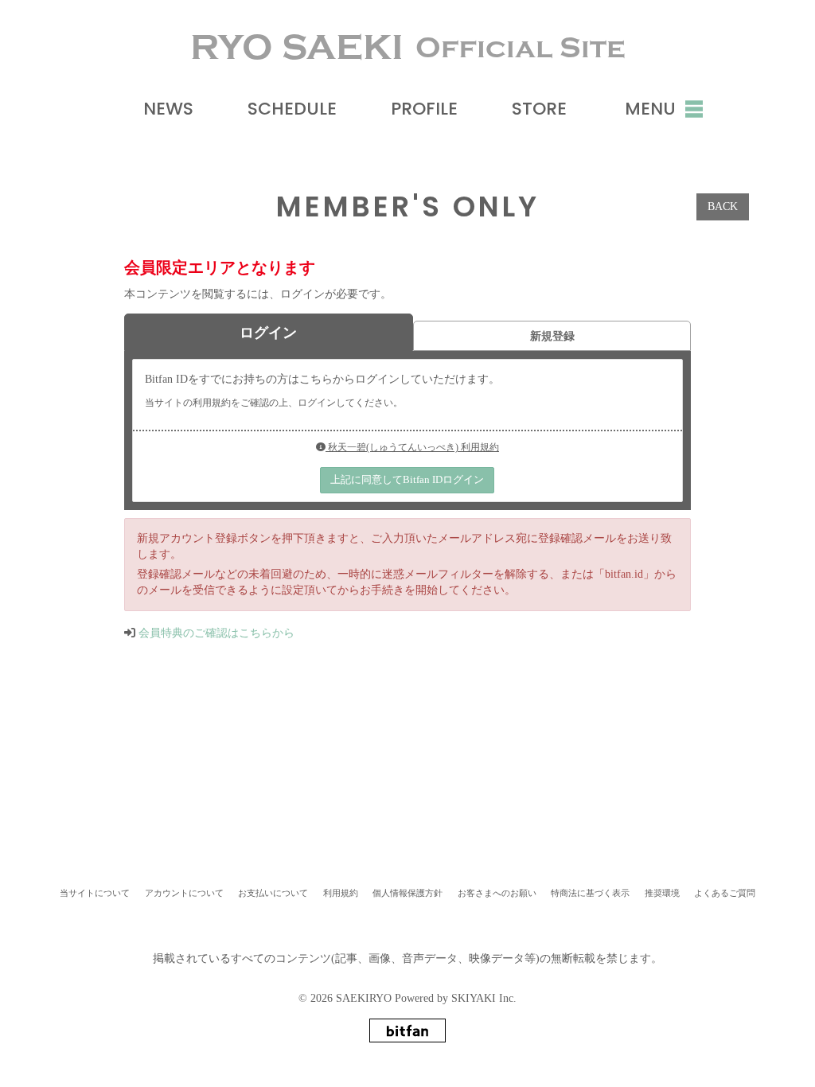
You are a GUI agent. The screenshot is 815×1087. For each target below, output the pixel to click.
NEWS (168, 108)
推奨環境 (662, 893)
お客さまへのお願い (497, 893)
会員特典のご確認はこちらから (216, 633)
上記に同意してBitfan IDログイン (407, 479)
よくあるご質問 (724, 893)
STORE (539, 108)
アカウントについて (184, 893)
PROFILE (424, 108)
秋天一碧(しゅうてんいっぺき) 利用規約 (412, 447)
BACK (723, 206)
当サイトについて (95, 893)
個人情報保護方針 (407, 893)
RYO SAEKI (408, 47)
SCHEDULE (292, 108)
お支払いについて (273, 893)
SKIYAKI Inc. (484, 998)
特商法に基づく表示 (590, 893)
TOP (410, 820)
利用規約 (340, 893)
